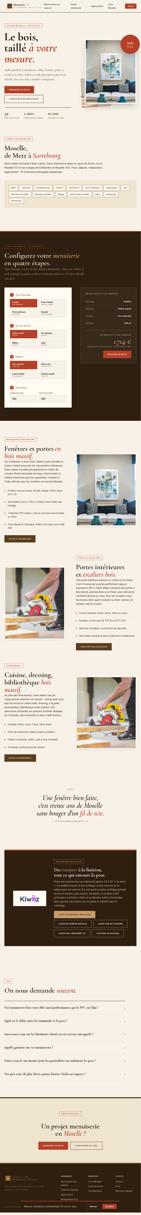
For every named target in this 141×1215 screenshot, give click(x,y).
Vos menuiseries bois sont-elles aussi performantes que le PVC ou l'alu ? (51, 1008)
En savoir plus (69, 1206)
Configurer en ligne (86, 1145)
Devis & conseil (95, 1186)
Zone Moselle (95, 1181)
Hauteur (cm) (46, 393)
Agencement (97, 6)
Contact (119, 1181)
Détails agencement (20, 758)
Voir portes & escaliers (93, 647)
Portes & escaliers (69, 1190)
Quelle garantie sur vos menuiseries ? (28, 1047)
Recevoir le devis (117, 354)
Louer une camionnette (72, 933)
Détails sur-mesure (20, 539)
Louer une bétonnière (110, 924)
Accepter (109, 1206)
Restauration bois (69, 1199)
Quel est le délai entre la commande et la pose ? (35, 1021)
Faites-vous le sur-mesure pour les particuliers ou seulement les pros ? (50, 1061)
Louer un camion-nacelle (73, 924)
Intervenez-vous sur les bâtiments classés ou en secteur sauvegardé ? (48, 1034)
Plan (118, 1186)
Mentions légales (124, 1191)
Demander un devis (19, 90)
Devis (130, 6)
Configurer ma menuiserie (24, 99)
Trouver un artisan (107, 933)
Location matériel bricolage (74, 914)
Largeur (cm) (17, 393)
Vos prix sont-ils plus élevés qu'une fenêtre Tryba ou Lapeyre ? (45, 1074)
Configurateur (95, 1191)
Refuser (93, 1206)
